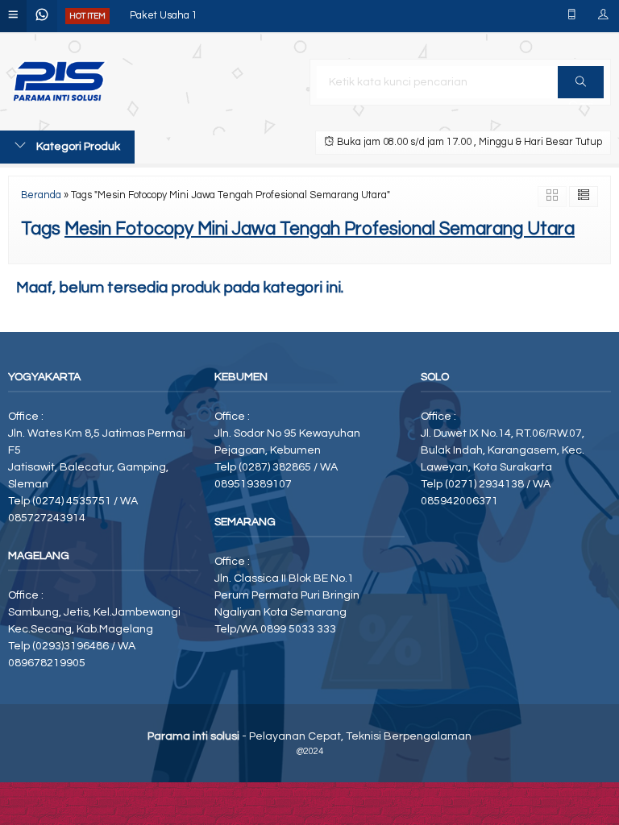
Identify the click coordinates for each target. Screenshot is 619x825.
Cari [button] (581, 82)
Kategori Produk (77, 146)
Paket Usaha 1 (163, 15)
